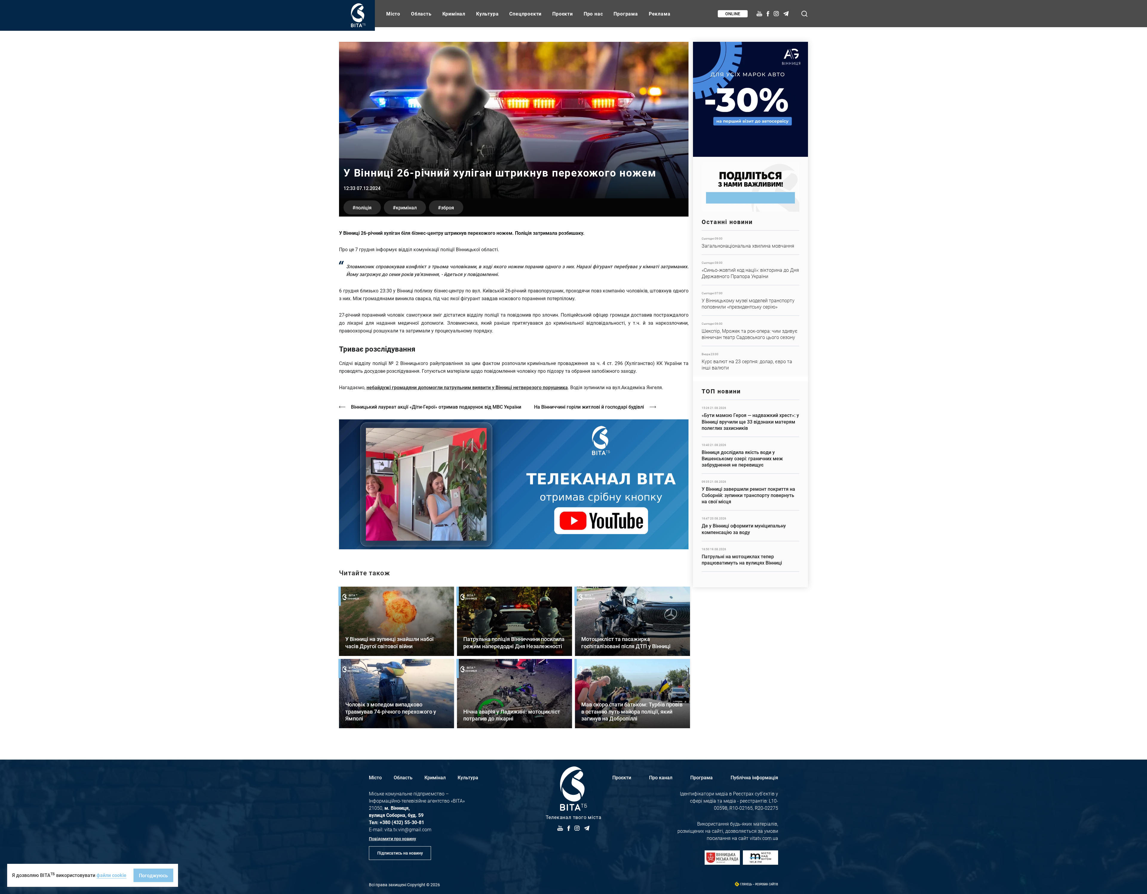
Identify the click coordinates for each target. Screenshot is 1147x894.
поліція (363, 207)
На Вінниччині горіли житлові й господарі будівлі (589, 407)
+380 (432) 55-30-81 (402, 822)
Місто (393, 13)
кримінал (406, 207)
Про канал (660, 777)
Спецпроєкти (525, 13)
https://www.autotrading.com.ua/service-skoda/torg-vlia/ (750, 99)
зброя (447, 207)
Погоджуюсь (153, 875)
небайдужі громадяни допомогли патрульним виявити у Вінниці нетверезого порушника (467, 387)
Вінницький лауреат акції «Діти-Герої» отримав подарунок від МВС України (436, 407)
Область (421, 13)
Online (732, 13)
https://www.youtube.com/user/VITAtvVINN (513, 484)
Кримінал (453, 13)
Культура (487, 13)
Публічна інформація (754, 777)
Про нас (593, 13)
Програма (626, 13)
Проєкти (562, 13)
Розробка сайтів (766, 884)
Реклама (660, 13)
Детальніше (750, 242)
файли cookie (111, 875)
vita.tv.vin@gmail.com (407, 829)
